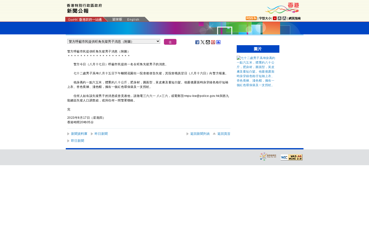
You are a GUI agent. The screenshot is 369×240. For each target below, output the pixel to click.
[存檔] (213, 42)
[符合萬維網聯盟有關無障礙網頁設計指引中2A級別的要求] (291, 157)
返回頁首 (223, 134)
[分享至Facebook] (197, 42)
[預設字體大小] (275, 18)
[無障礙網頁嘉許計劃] (268, 156)
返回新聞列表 (200, 134)
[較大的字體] (280, 18)
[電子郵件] (208, 42)
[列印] (218, 42)
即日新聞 (77, 141)
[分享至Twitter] (203, 42)
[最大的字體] (284, 18)
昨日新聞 (101, 134)
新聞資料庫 (79, 134)
